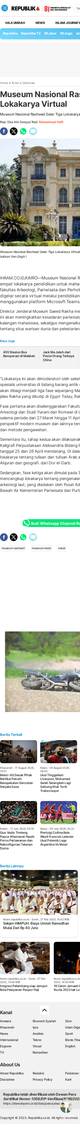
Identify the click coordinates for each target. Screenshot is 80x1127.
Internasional (9, 1040)
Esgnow (6, 1046)
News (40, 23)
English (70, 1046)
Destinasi (29, 83)
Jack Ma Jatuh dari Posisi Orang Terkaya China (58, 356)
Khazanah (7, 1027)
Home (4, 83)
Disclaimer (7, 1079)
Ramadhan (40, 1052)
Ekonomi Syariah (44, 1021)
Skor (68, 1021)
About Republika (12, 1073)
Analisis (38, 1033)
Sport (69, 1033)
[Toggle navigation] (4, 8)
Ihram (15, 83)
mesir (62, 548)
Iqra (35, 1027)
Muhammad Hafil (51, 122)
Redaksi (38, 1073)
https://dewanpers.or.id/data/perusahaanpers (36, 1103)
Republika (10, 33)
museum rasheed (13, 548)
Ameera (5, 1021)
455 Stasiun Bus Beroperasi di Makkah (19, 354)
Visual (37, 1046)
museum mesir (41, 548)
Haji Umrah (15, 23)
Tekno (37, 1040)
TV (2, 1052)
